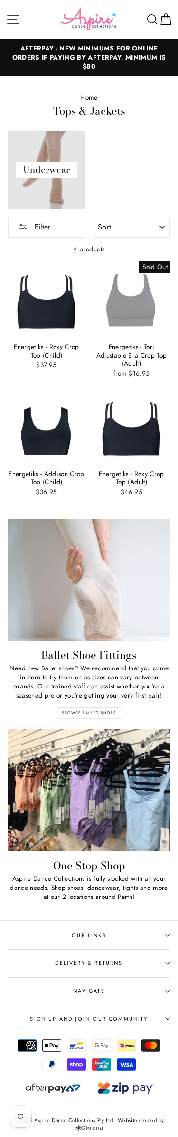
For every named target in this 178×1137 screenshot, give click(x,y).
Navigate (88, 991)
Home (88, 97)
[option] (89, 57)
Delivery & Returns (88, 963)
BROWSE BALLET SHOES (89, 713)
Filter (41, 226)
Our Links (89, 935)
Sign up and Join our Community (89, 1019)
